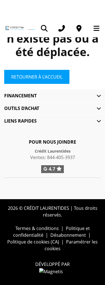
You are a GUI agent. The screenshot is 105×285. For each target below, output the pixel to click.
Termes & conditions (37, 228)
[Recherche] (44, 28)
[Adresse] (79, 28)
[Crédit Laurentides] (20, 28)
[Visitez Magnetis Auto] (52, 271)
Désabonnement (68, 235)
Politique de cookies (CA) (33, 242)
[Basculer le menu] (94, 28)
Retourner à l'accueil (36, 77)
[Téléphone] (61, 28)
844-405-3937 (61, 157)
